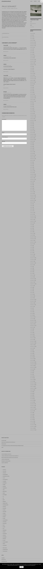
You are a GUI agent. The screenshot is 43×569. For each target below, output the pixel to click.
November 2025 (32, 43)
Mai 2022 (31, 106)
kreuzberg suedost (5, 504)
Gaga (3, 489)
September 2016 (32, 221)
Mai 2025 (31, 50)
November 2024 (32, 61)
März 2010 (31, 356)
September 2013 (32, 283)
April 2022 (31, 108)
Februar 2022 (32, 111)
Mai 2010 (31, 353)
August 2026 (32, 33)
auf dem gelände (5, 474)
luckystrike (4, 508)
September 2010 (32, 346)
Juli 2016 (31, 224)
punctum (4, 531)
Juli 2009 (31, 370)
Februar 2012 (32, 316)
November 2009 (32, 363)
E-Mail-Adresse (5, 137)
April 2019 (31, 167)
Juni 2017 (31, 205)
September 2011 (32, 325)
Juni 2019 (31, 163)
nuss (3, 528)
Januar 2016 (32, 235)
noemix (4, 526)
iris (3, 496)
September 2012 (32, 304)
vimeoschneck (5, 551)
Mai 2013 (31, 290)
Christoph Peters (5, 479)
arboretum (4, 472)
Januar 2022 (32, 113)
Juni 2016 (31, 226)
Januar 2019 (32, 172)
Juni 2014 (31, 268)
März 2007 (31, 419)
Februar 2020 (32, 151)
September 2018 (32, 179)
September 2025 (32, 45)
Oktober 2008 (32, 386)
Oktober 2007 (32, 407)
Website (3, 141)
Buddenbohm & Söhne (6, 476)
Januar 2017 (32, 214)
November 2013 (32, 280)
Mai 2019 (31, 165)
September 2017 (32, 200)
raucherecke (5, 533)
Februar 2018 (32, 191)
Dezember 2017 (32, 195)
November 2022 (32, 97)
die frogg (4, 486)
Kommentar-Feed (4, 561)
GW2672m (6, 462)
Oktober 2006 (32, 428)
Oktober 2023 (32, 80)
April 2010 (31, 355)
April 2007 (31, 417)
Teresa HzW (5, 45)
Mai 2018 (31, 186)
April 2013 (31, 292)
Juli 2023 (31, 85)
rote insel (4, 535)
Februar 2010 (32, 358)
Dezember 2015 (32, 236)
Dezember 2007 (32, 403)
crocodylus (4, 481)
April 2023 (31, 90)
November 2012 (32, 301)
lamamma (4, 506)
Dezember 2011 (32, 320)
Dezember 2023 (32, 76)
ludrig (2, 447)
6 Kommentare (14, 8)
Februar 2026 (32, 40)
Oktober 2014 (32, 261)
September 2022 (32, 101)
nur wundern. (32, 26)
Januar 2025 (32, 57)
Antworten (6, 51)
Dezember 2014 (32, 257)
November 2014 (32, 259)
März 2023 (31, 92)
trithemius (4, 538)
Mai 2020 (31, 146)
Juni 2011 (31, 330)
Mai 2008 (31, 395)
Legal (39, 1)
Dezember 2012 (32, 299)
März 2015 (31, 252)
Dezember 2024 (32, 59)
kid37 (4, 499)
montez (4, 518)
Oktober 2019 (32, 156)
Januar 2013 (32, 297)
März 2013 (31, 294)
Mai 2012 (31, 311)
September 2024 (32, 64)
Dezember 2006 (32, 424)
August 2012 (32, 306)
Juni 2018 (31, 184)
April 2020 (31, 148)
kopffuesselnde (5, 503)
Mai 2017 (31, 207)
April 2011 (31, 334)
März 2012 (31, 315)
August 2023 (32, 83)
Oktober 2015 (32, 240)
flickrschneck (5, 547)
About (31, 1)
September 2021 (32, 120)
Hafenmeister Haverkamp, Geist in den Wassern (8, 442)
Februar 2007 (32, 421)
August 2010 (32, 348)
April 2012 (31, 313)
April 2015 (31, 250)
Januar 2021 (32, 132)
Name (3, 132)
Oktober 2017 (32, 198)
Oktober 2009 (32, 365)
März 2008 (31, 398)
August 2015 (32, 243)
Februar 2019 (32, 170)
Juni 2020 (31, 144)
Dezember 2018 (32, 174)
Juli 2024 (31, 66)
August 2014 (32, 264)
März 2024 (31, 71)
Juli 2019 (31, 162)
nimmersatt (4, 523)
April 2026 (31, 36)
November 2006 (32, 426)
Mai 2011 (31, 332)
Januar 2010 (32, 360)
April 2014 (31, 271)
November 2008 (32, 384)
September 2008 (32, 388)
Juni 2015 (31, 247)
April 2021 (31, 127)
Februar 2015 (32, 254)
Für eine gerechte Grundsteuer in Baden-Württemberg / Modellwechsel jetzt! (12, 445)
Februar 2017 (32, 212)
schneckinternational (6, 1)
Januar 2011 (32, 339)
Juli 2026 (31, 35)
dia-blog (4, 484)
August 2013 (32, 285)
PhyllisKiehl (4, 530)
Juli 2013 (31, 287)
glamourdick (5, 491)
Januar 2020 (32, 153)
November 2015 (32, 238)
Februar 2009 (32, 379)
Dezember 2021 (32, 115)
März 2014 (31, 273)
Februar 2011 (32, 337)
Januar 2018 (32, 193)
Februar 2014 (32, 275)
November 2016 (32, 217)
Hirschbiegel (5, 494)
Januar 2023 (32, 94)
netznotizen (4, 521)
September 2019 (32, 158)
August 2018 (32, 181)
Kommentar (4, 119)
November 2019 (32, 155)
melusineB (4, 511)
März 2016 (31, 231)
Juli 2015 (31, 245)
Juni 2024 (31, 68)
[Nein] (41, 566)
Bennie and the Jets (33, 23)
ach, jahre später (4, 440)
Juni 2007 (31, 414)
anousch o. (4, 469)
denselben (9, 77)
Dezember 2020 (32, 134)
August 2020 (32, 141)
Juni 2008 (31, 393)
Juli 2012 (31, 308)
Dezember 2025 (32, 42)
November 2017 (32, 196)
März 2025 (31, 54)
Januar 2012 (32, 318)
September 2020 (32, 139)
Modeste (4, 516)
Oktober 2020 (32, 137)
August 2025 (32, 47)
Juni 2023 (31, 87)
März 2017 (31, 210)
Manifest (35, 1)
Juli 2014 (31, 266)
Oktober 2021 (32, 118)
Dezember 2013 (32, 278)
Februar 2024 (32, 73)
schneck (9, 8)
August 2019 (32, 160)
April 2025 (31, 52)
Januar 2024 (32, 75)
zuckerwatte (5, 545)
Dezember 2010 (32, 341)
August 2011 (32, 327)
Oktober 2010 (32, 344)
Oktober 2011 (32, 323)
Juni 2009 (31, 372)
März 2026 (31, 38)
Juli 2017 (31, 203)
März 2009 (31, 377)
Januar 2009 (32, 381)
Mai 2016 (31, 228)
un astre (4, 540)
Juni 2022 (31, 104)
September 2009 (32, 367)
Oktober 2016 (32, 219)
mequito (4, 513)
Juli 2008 (31, 391)
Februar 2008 (32, 400)
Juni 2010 (31, 351)
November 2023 (32, 78)
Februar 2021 (32, 130)
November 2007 (32, 405)
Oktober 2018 (32, 177)
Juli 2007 (31, 412)
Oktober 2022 (32, 99)
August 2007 (32, 410)
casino (4, 477)
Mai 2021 (31, 125)
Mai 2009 (31, 374)
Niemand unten (4, 443)
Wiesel (3, 457)
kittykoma (4, 501)
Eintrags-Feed (4, 559)
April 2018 (31, 188)
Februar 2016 (32, 233)
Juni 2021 (31, 123)
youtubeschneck (5, 549)
